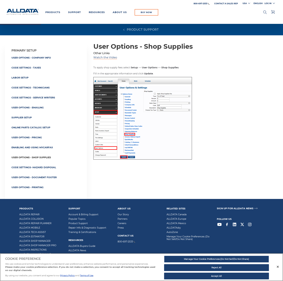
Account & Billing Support (83, 214)
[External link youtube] (220, 225)
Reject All (216, 267)
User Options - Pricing (26, 137)
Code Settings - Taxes (26, 67)
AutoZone (172, 232)
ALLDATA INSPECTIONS (33, 250)
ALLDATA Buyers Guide (81, 246)
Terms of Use (86, 275)
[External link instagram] (250, 225)
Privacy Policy (67, 275)
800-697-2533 (200, 4)
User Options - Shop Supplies (31, 157)
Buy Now (146, 12)
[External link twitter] (243, 225)
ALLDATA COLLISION (31, 219)
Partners (122, 219)
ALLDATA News (77, 250)
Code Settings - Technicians (30, 87)
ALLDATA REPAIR (29, 214)
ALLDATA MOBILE (29, 228)
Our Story (123, 214)
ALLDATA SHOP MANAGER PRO (37, 245)
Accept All (216, 276)
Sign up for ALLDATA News (235, 208)
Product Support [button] (142, 29)
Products (52, 12)
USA (245, 3)
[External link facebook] (227, 225)
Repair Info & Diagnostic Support (87, 228)
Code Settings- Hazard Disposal (33, 167)
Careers (122, 223)
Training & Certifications (82, 232)
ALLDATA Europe (176, 219)
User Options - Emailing (27, 107)
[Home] (23, 12)
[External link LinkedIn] (235, 225)
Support (74, 12)
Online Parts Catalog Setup (30, 127)
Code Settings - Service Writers (33, 97)
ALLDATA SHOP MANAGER (34, 241)
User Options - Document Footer (34, 177)
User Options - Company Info (31, 57)
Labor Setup (19, 77)
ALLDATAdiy (174, 228)
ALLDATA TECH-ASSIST (32, 232)
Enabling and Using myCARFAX (32, 147)
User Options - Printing (27, 187)
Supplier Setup (21, 117)
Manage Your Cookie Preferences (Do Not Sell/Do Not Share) (188, 238)
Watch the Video (105, 57)
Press (121, 228)
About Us (120, 12)
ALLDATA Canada (177, 214)
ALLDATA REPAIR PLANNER (35, 223)
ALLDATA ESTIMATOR (31, 236)
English (258, 3)
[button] (265, 12)
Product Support (78, 223)
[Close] (277, 266)
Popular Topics (76, 219)
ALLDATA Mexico (176, 223)
